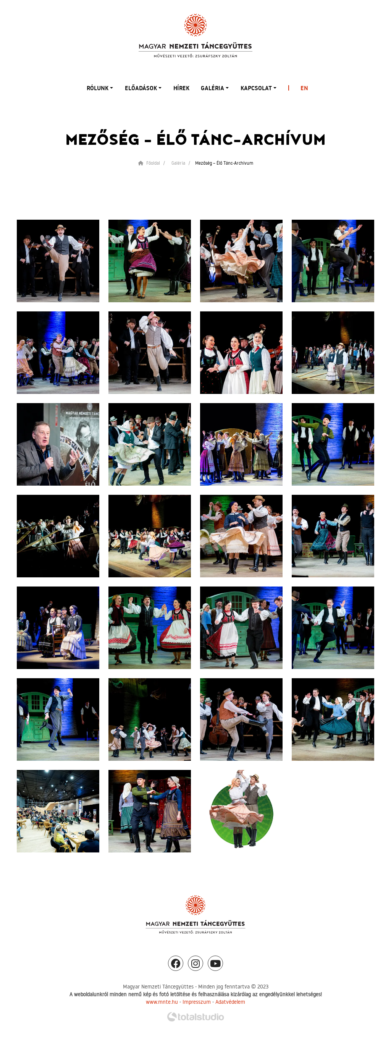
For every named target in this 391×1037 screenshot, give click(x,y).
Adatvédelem (230, 1001)
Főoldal (152, 163)
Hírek (181, 88)
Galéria (178, 163)
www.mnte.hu (162, 1001)
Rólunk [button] (97, 88)
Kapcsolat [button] (256, 88)
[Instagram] (195, 963)
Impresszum (197, 1001)
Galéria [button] (212, 88)
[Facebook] (176, 963)
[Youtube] (215, 963)
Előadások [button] (141, 88)
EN (304, 88)
